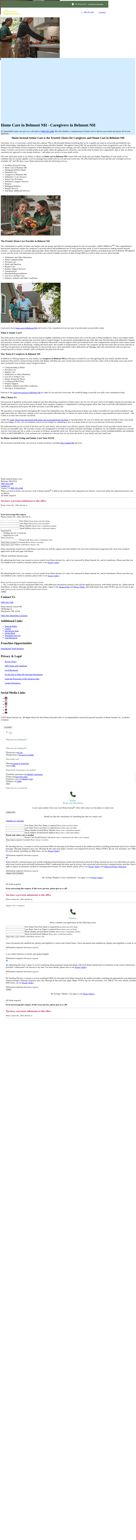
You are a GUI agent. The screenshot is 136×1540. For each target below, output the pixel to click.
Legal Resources (11, 670)
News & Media (11, 626)
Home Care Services (33, 12)
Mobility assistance (35, 774)
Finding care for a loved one (14, 533)
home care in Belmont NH (26, 328)
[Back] (7, 731)
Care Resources (11, 638)
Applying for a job (10, 535)
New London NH (67, 443)
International (6, 648)
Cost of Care (60, 12)
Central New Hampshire (95, 4)
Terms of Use (64, 587)
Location (21, 542)
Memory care (27, 779)
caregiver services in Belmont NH (27, 392)
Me (14, 766)
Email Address (26, 528)
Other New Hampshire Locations (14, 615)
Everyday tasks (21, 777)
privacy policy (53, 562)
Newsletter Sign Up (13, 635)
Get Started (102, 12)
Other (19, 781)
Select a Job (20, 544)
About (72, 12)
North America (18, 648)
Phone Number (26, 526)
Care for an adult (27, 755)
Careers (48, 12)
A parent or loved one (20, 763)
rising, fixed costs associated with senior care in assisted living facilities (39, 420)
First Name (24, 521)
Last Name (24, 523)
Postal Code (24, 540)
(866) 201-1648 (47, 131)
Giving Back (10, 633)
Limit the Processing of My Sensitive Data (22, 679)
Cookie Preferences (13, 683)
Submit (4, 591)
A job (20, 752)
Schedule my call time (15, 821)
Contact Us (5, 486)
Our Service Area (12, 631)
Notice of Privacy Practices (115, 866)
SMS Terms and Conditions (16, 666)
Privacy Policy (79, 587)
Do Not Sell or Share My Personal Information (24, 674)
